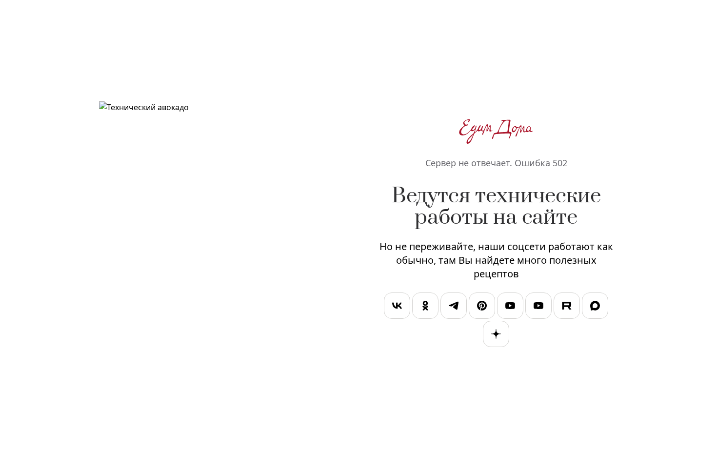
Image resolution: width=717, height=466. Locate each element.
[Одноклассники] (425, 307)
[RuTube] (567, 307)
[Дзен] (496, 335)
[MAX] (595, 307)
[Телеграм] (453, 307)
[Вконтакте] (397, 307)
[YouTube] (510, 307)
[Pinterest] (482, 307)
